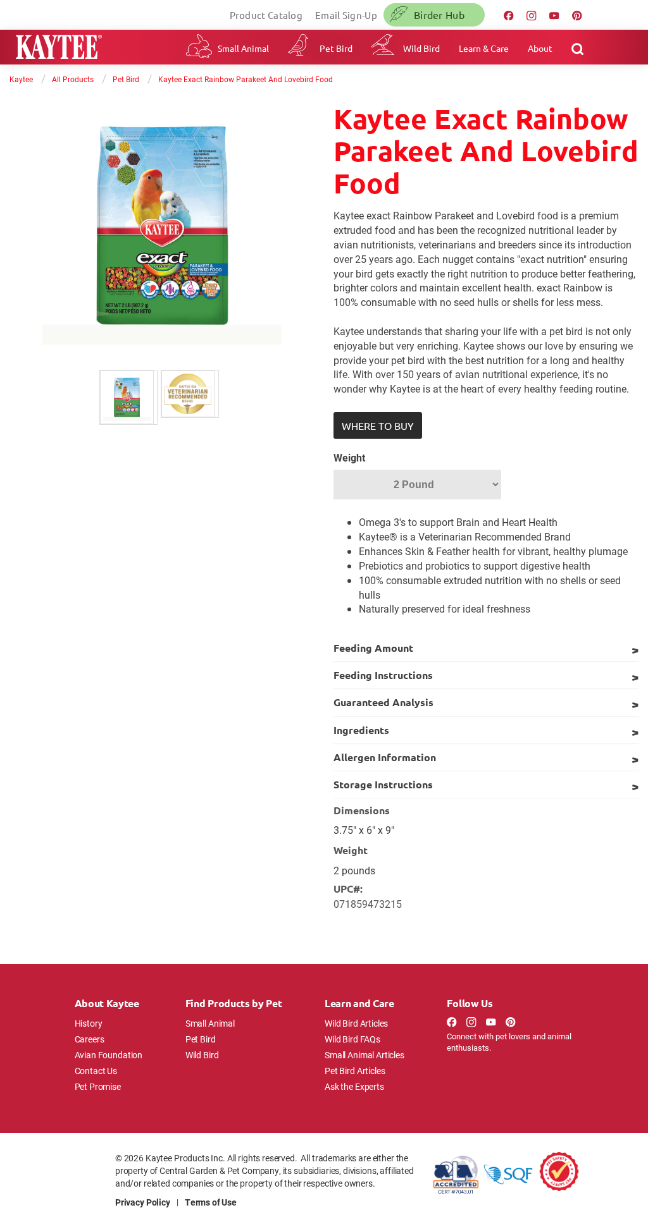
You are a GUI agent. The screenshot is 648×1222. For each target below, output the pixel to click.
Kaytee (21, 79)
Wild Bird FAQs (352, 1039)
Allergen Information (384, 757)
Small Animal (243, 48)
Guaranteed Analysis (383, 702)
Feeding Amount (373, 647)
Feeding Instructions (383, 674)
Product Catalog (266, 15)
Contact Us (96, 1071)
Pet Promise (98, 1086)
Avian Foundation (109, 1055)
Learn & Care (484, 48)
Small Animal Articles (364, 1055)
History (89, 1023)
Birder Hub (439, 14)
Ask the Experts (354, 1086)
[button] (377, 425)
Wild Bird (421, 48)
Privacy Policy (142, 1202)
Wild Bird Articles (356, 1023)
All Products (73, 79)
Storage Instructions (383, 784)
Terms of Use (211, 1202)
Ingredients (361, 729)
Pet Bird (336, 48)
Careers (89, 1039)
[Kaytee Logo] (59, 48)
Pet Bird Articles (355, 1071)
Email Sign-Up (346, 15)
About (540, 48)
